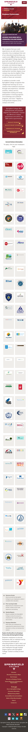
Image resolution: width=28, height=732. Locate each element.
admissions (6, 10)
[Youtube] (17, 714)
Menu (24, 2)
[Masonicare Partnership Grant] (20, 401)
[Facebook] (6, 714)
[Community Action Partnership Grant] (20, 232)
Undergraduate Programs (13, 128)
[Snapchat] (21, 714)
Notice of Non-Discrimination (13, 698)
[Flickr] (9, 718)
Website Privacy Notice (14, 693)
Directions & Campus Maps (14, 674)
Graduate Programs (13, 122)
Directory (13, 672)
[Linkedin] (17, 718)
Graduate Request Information (13, 125)
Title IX (14, 700)
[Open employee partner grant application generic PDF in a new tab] (8, 154)
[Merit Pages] (13, 718)
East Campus (13, 677)
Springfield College (9, 8)
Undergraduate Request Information (13, 132)
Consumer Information (14, 691)
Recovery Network (20, 489)
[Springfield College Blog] (21, 718)
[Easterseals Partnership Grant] (20, 271)
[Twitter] (13, 714)
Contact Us (14, 703)
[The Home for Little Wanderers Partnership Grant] (20, 323)
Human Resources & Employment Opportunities (13, 682)
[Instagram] (9, 714)
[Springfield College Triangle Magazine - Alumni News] (14, 686)
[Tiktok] (25, 714)
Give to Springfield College (14, 689)
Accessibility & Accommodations (13, 696)
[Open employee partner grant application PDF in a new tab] (20, 558)
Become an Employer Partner (13, 679)
